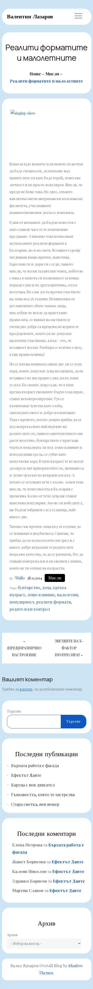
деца (46, 587)
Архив (12, 934)
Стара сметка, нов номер (35, 804)
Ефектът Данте (26, 775)
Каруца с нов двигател (33, 784)
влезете (26, 689)
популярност (21, 601)
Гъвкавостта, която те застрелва (43, 794)
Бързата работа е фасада (35, 765)
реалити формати (53, 601)
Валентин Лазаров (30, 16)
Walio (20, 577)
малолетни (67, 594)
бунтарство (29, 587)
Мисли (54, 577)
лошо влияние (41, 594)
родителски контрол (29, 609)
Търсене (14, 711)
